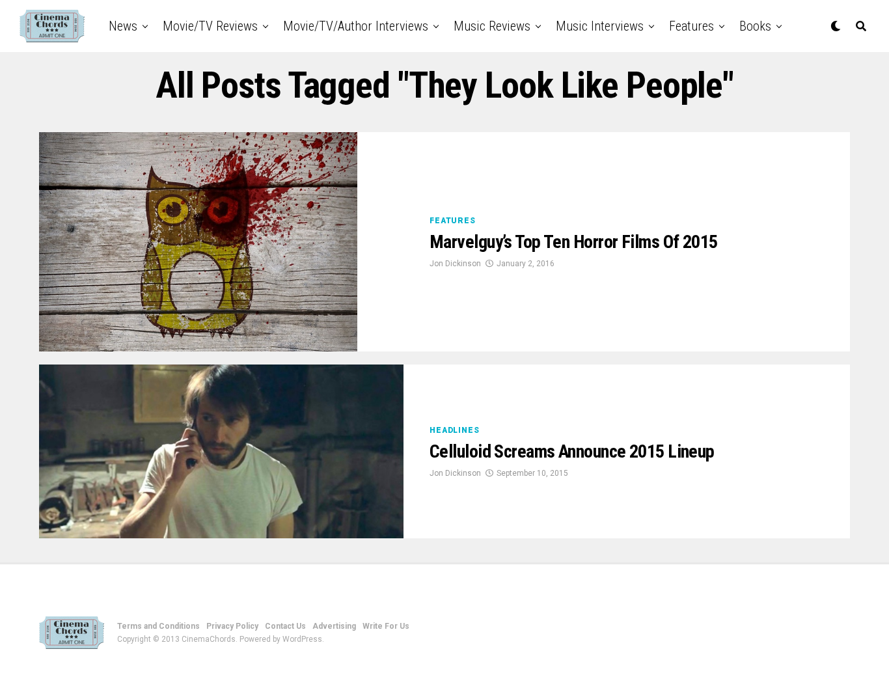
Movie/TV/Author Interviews (355, 26)
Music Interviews (600, 26)
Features (691, 26)
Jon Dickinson (455, 263)
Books (755, 26)
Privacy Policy (232, 626)
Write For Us (385, 626)
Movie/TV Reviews (210, 26)
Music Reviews (492, 26)
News (123, 26)
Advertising (334, 626)
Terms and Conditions (158, 626)
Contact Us (285, 626)
